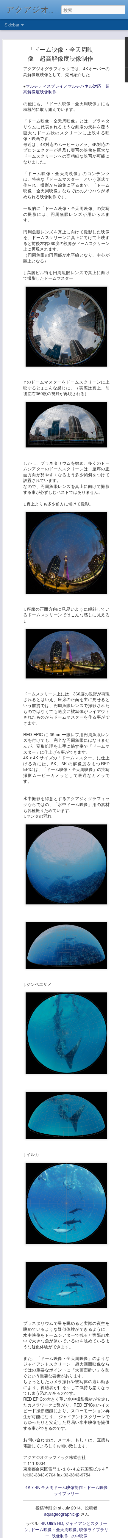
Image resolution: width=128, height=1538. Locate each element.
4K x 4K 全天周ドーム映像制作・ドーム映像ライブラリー (66, 1490)
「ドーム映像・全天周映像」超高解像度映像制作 (60, 53)
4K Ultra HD (52, 1523)
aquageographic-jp (61, 1514)
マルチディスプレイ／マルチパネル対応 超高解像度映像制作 (66, 89)
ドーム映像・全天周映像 (54, 1529)
